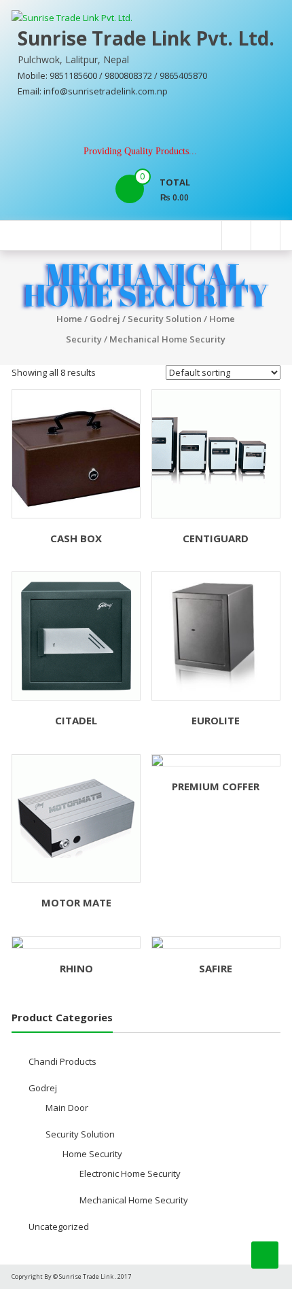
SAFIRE (215, 968)
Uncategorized (59, 1226)
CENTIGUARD (216, 538)
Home (69, 319)
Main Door (66, 1107)
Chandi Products (62, 1061)
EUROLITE (215, 720)
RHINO (76, 968)
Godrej (105, 319)
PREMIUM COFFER (215, 786)
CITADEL (76, 720)
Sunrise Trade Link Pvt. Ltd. (146, 38)
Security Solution (165, 319)
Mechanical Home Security (133, 1200)
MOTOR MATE (76, 902)
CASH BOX (76, 538)
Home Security (92, 1154)
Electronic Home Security (130, 1173)
